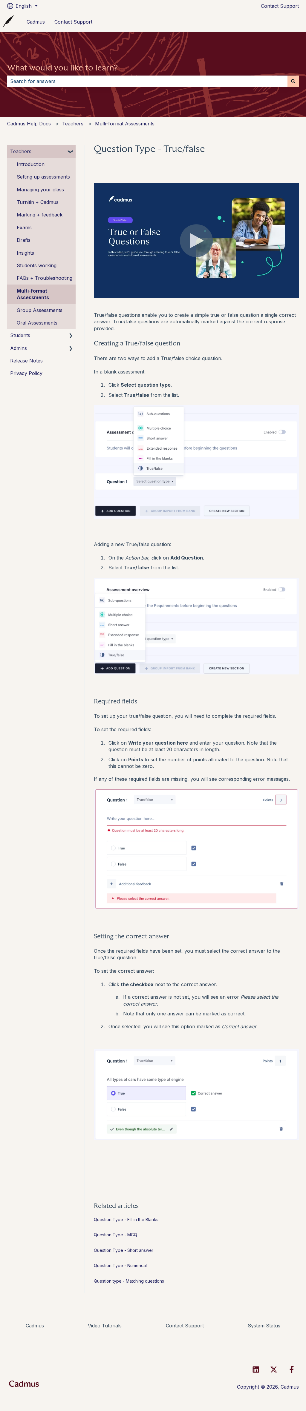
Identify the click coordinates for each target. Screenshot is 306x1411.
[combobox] (147, 81)
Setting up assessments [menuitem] (43, 177)
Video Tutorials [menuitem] (105, 1326)
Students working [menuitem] (36, 265)
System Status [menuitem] (264, 1326)
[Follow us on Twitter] (274, 1369)
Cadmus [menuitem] (35, 1326)
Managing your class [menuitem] (40, 190)
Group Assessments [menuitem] (39, 310)
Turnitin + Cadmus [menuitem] (38, 202)
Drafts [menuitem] (23, 240)
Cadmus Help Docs (29, 124)
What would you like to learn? (62, 67)
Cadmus (36, 22)
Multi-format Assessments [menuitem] (33, 294)
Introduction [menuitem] (31, 164)
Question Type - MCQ (115, 1234)
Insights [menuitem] (25, 253)
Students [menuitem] (20, 335)
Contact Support (280, 6)
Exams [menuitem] (24, 227)
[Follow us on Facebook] (291, 1369)
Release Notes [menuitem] (26, 361)
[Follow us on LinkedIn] (256, 1369)
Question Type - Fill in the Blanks (126, 1219)
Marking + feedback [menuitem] (39, 215)
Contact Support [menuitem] (185, 1326)
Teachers (72, 124)
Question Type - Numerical (120, 1265)
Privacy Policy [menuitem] (26, 373)
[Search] (293, 81)
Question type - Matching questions (129, 1281)
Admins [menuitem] (18, 348)
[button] (71, 152)
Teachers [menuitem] (20, 151)
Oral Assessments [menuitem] (37, 323)
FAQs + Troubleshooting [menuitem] (44, 278)
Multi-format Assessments (124, 124)
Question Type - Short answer (123, 1250)
